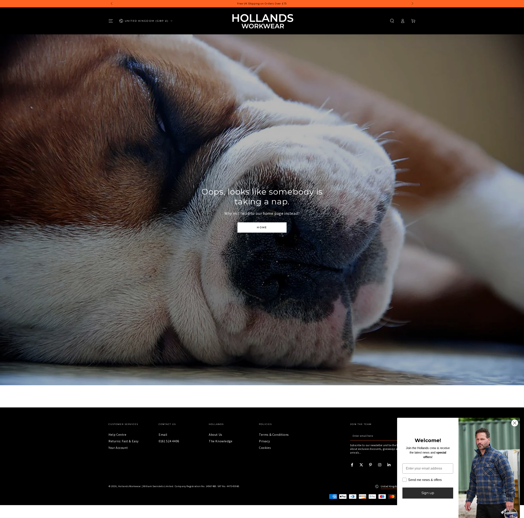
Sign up (427, 493)
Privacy (264, 441)
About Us (215, 434)
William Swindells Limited (158, 486)
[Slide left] (111, 3)
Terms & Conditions (274, 434)
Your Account (118, 448)
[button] (392, 20)
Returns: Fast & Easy (123, 441)
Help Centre (117, 434)
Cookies (265, 448)
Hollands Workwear (129, 486)
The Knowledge (221, 441)
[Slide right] (412, 3)
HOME (262, 227)
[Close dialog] (514, 423)
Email (163, 434)
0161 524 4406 (169, 441)
